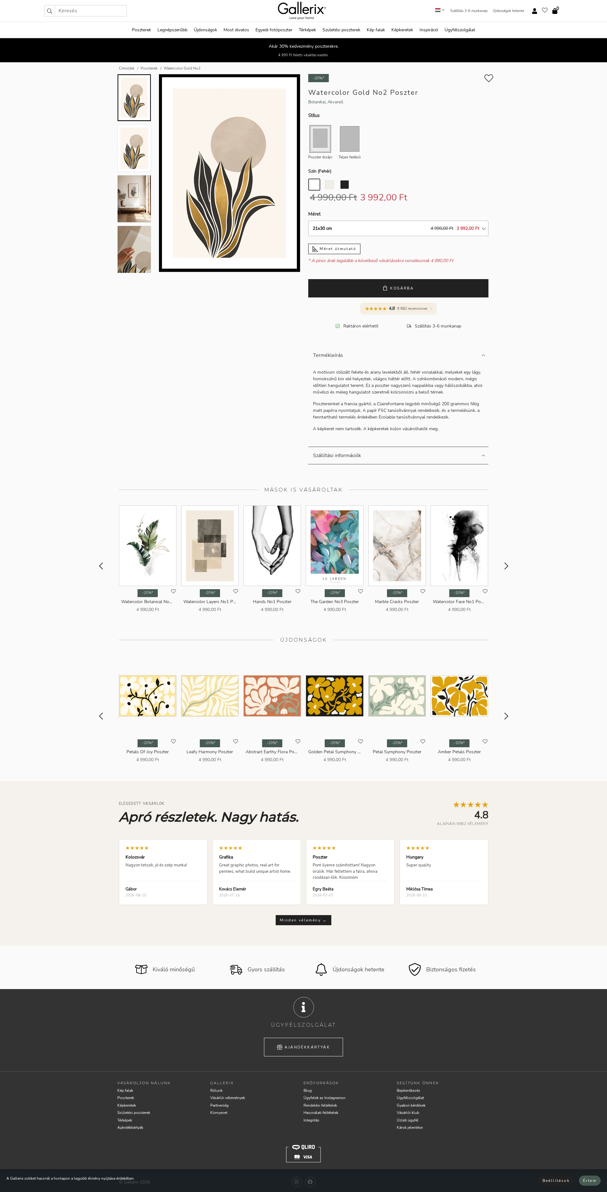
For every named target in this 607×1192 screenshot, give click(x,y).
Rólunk (216, 1090)
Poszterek (141, 30)
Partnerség (219, 1105)
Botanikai (317, 102)
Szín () (319, 171)
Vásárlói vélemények (227, 1097)
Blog (308, 1090)
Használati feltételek (321, 1112)
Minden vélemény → (303, 920)
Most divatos (236, 30)
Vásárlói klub (408, 1112)
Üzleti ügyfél (408, 1120)
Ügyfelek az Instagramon (325, 1097)
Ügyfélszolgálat (460, 30)
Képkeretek (402, 30)
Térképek (307, 30)
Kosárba (402, 288)
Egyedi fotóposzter (273, 30)
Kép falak (376, 30)
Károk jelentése (410, 1127)
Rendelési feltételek (320, 1105)
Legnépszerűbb (172, 30)
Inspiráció (429, 30)
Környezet (218, 1112)
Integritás (311, 1120)
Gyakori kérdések (411, 1105)
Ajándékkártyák (307, 1047)
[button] (50, 11)
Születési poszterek (341, 30)
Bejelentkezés (408, 1090)
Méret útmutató (337, 248)
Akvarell (335, 102)
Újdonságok (205, 30)
